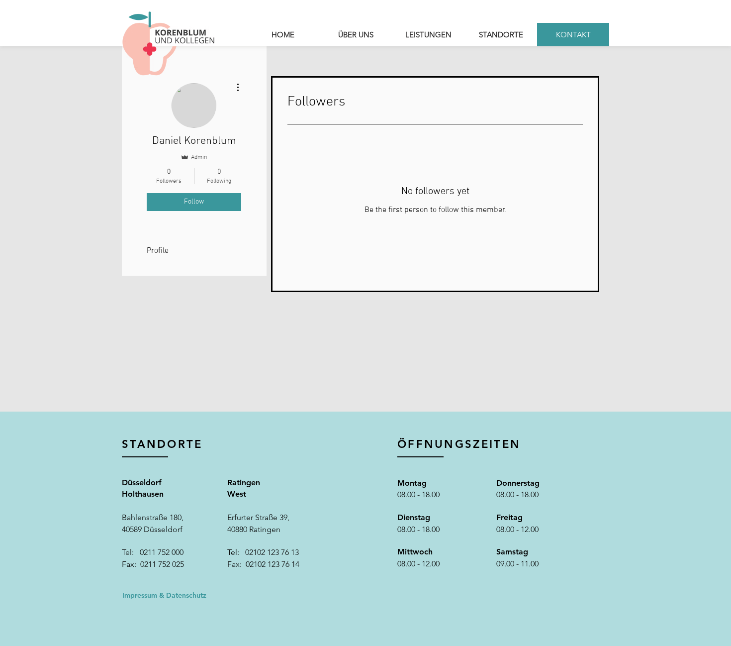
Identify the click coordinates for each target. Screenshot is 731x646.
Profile (158, 251)
